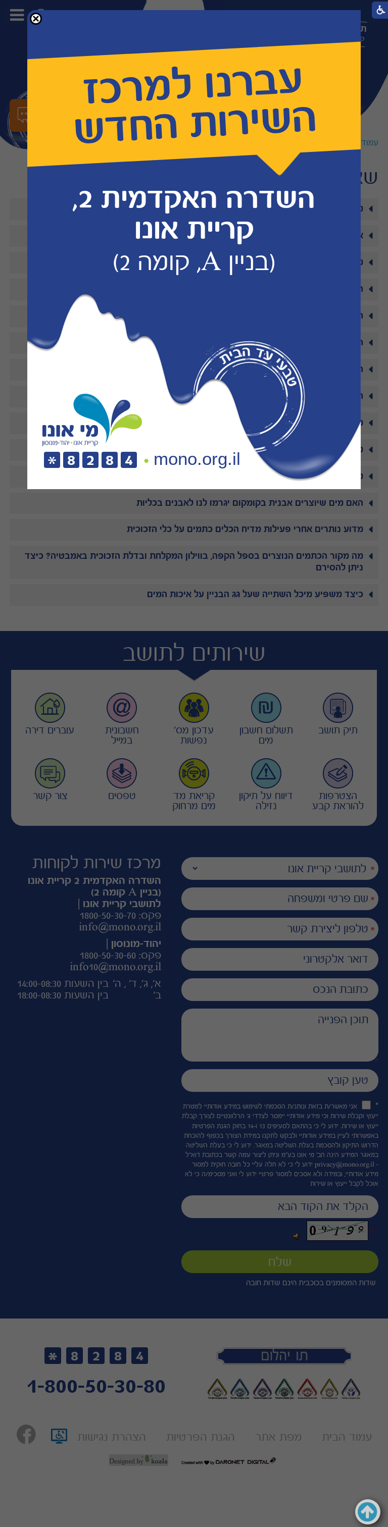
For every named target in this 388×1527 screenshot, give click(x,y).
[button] (36, 19)
